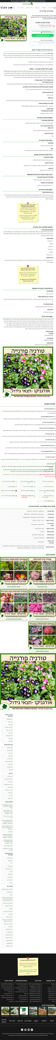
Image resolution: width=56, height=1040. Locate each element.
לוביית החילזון (52, 995)
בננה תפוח (10, 798)
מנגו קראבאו (9, 767)
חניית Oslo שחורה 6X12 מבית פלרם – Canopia (30, 1001)
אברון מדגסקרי (51, 993)
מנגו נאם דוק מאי (8, 761)
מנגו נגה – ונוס (9, 730)
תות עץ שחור (9, 858)
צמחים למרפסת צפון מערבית (14, 619)
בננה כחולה (10, 787)
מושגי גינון (28, 1021)
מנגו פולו (10, 738)
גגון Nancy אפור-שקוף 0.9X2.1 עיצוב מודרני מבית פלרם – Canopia (7, 836)
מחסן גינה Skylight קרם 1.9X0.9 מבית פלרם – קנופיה (7, 806)
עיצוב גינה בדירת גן (8, 924)
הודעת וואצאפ (27, 215)
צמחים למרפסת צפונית (42, 651)
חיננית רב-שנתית (8, 869)
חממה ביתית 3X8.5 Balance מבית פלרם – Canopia (29, 993)
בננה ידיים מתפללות (8, 784)
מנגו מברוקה (9, 758)
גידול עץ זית (10, 992)
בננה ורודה (10, 781)
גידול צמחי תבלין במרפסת (7, 997)
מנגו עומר (10, 831)
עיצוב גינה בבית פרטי (7, 911)
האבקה (10, 908)
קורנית (11, 882)
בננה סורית (10, 792)
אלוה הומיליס (9, 880)
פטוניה (11, 871)
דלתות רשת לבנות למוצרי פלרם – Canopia (31, 995)
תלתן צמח (10, 860)
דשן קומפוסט (9, 943)
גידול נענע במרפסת (8, 993)
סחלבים (11, 1001)
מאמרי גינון (21, 8)
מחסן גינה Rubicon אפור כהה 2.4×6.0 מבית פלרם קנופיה (28, 986)
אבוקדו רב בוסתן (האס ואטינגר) (7, 849)
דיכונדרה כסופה (51, 988)
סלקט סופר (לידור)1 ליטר (35, 997)
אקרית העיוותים (9, 935)
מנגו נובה (10, 733)
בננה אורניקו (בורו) (8, 779)
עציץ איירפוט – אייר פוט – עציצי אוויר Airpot (7, 920)
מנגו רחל (10, 741)
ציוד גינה (51, 8)
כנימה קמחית (9, 932)
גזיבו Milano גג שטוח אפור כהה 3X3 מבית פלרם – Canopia (7, 812)
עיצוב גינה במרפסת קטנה (7, 889)
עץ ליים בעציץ (9, 999)
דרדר (11, 863)
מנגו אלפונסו (9, 747)
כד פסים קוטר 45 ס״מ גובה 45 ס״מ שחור (17, 1001)
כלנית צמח (10, 874)
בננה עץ (10, 795)
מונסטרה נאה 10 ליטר (22, 984)
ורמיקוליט (10, 926)
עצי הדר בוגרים (9, 937)
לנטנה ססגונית (51, 992)
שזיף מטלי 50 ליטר (22, 997)
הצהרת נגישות (4, 1021)
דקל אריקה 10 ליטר (22, 986)
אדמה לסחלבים (9, 940)
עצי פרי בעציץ (9, 917)
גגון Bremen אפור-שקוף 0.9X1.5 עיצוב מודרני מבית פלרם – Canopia (7, 822)
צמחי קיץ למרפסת (42, 587)
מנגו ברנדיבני (9, 750)
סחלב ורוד (10, 914)
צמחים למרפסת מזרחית (13, 587)
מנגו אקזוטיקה (9, 719)
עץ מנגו (37, 8)
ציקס (25, 993)
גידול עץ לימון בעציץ (8, 990)
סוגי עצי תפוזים (9, 946)
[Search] (55, 8)
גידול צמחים (29, 8)
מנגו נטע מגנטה (9, 735)
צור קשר (20, 1021)
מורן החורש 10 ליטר (8, 845)
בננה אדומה (9, 776)
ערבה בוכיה (10, 877)
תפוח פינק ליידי (23, 999)
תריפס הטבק (9, 892)
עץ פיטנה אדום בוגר (22, 990)
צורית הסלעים (51, 997)
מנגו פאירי (10, 764)
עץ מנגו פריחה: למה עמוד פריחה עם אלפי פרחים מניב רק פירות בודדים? (7, 899)
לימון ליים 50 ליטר (23, 995)
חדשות (44, 1021)
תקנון (36, 1021)
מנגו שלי (10, 769)
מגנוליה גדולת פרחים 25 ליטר (20, 988)
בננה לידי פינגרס (8, 790)
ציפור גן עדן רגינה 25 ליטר (7, 816)
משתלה (44, 8)
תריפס (11, 894)
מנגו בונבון (10, 722)
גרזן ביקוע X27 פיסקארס (35, 999)
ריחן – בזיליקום (51, 990)
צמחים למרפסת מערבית (42, 619)
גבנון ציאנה (10, 866)
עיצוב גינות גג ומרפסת (7, 903)
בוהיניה (53, 986)
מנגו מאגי (10, 724)
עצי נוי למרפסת (9, 929)
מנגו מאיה (10, 756)
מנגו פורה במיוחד (8, 906)
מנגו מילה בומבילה (8, 727)
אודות (52, 1021)
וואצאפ (27, 1)
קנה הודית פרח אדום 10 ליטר (20, 992)
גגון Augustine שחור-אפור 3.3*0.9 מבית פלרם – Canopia (7, 841)
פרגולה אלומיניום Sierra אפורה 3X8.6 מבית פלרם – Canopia (7, 827)
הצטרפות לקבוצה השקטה (42, 35)
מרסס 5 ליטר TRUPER (35, 988)
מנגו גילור (10, 753)
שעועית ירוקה (52, 999)
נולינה (53, 1001)
